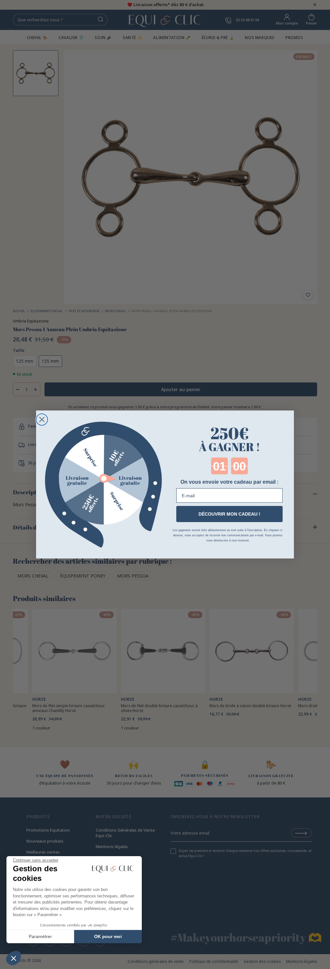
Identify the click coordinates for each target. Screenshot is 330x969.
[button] (13, 958)
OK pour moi (108, 936)
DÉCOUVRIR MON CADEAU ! (229, 514)
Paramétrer (40, 936)
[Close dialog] (42, 419)
